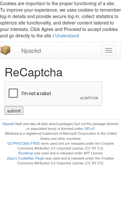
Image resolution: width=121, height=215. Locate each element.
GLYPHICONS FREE (23, 143)
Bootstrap (25, 153)
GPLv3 (89, 128)
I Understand (66, 35)
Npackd (31, 50)
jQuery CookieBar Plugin (26, 158)
